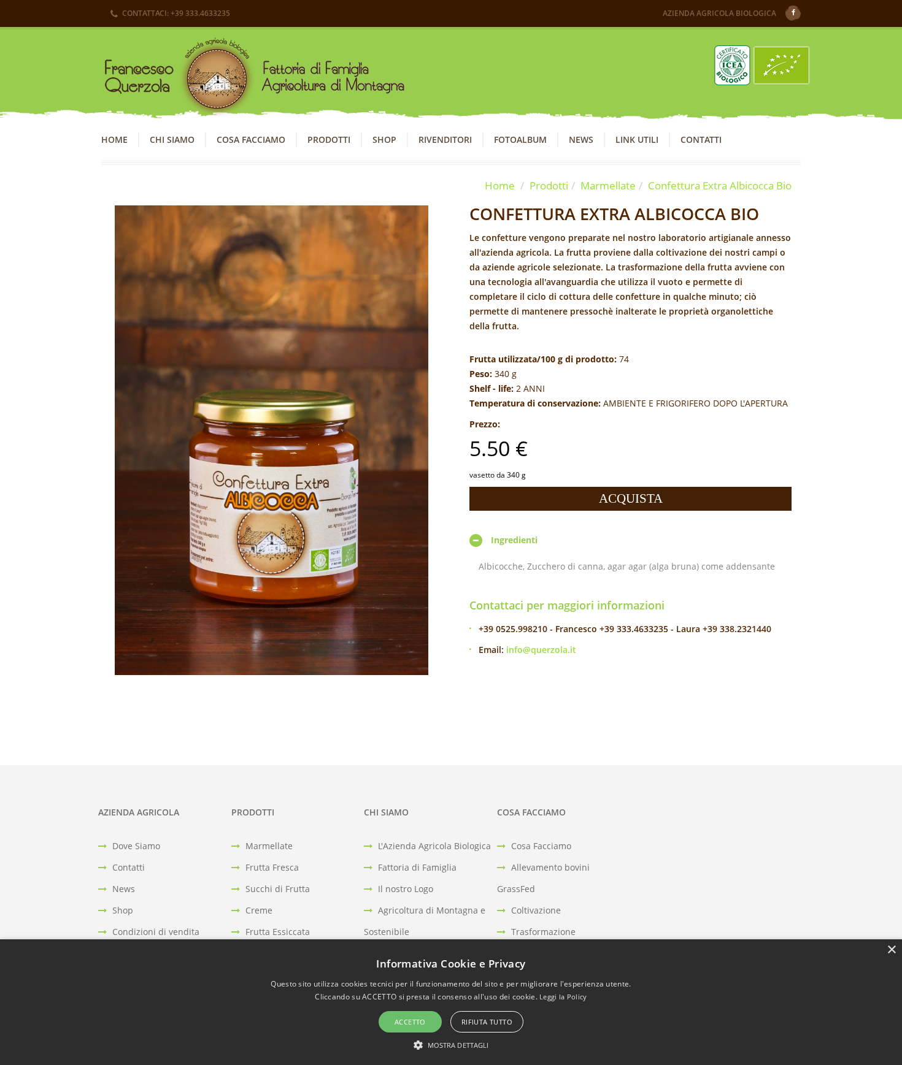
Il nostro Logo (404, 889)
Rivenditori (445, 139)
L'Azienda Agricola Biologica (433, 846)
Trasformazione (542, 931)
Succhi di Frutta (276, 889)
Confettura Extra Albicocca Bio (720, 185)
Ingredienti (514, 540)
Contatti (701, 139)
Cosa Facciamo (251, 139)
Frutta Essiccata (276, 931)
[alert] (451, 1002)
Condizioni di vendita (154, 931)
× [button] (891, 950)
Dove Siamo (135, 846)
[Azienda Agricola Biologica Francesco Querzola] (249, 79)
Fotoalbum (520, 139)
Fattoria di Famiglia (416, 867)
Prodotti (328, 139)
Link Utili (636, 139)
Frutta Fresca (271, 867)
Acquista (631, 498)
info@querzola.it (541, 649)
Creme (257, 910)
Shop (384, 139)
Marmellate (608, 185)
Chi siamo (172, 139)
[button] (451, 1044)
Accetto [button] (410, 1021)
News (581, 139)
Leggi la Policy (563, 996)
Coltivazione (535, 910)
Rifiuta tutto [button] (486, 1021)
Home (114, 139)
